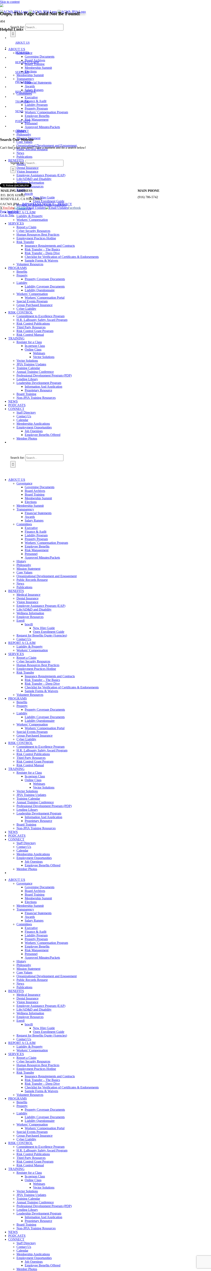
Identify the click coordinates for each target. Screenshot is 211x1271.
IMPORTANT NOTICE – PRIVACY (47, 204)
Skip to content (10, 2)
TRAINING (22, 101)
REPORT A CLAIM (27, 62)
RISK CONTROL (25, 91)
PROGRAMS (23, 82)
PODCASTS (22, 121)
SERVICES (22, 72)
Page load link (9, 211)
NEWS (19, 111)
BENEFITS (22, 52)
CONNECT (22, 131)
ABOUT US (22, 42)
